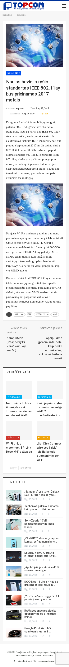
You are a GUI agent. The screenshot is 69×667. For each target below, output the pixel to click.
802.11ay (19, 314)
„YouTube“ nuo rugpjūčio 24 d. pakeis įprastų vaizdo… (43, 598)
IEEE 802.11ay (42, 314)
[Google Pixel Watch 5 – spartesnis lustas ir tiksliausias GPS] (13, 632)
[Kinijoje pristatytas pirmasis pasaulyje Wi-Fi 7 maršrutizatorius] (50, 390)
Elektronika (13, 397)
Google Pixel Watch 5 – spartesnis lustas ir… (38, 630)
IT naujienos (20, 652)
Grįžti (13, 468)
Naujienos (13, 73)
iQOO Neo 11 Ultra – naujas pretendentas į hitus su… (41, 583)
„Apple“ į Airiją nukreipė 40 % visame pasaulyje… (41, 569)
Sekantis (26, 468)
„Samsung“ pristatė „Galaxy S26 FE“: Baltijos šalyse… (41, 493)
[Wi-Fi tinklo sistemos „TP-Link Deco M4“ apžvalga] (19, 430)
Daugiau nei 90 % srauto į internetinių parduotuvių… (40, 554)
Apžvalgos (13, 437)
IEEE (29, 314)
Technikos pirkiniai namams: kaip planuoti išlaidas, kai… (41, 508)
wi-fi (55, 314)
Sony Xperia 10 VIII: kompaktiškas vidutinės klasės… (39, 524)
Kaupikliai (43, 437)
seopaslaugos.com (47, 661)
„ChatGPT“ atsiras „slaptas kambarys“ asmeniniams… (41, 540)
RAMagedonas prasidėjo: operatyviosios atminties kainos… (40, 614)
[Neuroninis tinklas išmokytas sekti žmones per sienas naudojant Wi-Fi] (19, 390)
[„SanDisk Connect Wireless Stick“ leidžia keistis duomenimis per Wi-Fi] (50, 430)
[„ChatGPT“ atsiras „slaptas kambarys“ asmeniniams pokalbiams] (13, 542)
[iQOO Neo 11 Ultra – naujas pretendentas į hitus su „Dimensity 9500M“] (13, 585)
